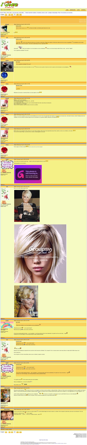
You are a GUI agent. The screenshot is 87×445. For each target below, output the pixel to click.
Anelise (7, 60)
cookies (29, 443)
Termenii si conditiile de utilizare (58, 443)
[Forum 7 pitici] (9, 7)
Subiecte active (72, 9)
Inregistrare (83, 9)
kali (7, 37)
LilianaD (7, 98)
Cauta (67, 9)
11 (20, 14)
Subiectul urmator (82, 21)
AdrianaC (7, 24)
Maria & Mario (7, 409)
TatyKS (7, 159)
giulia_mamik (7, 388)
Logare (78, 9)
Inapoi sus (3, 58)
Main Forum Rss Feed (43, 439)
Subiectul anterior (82, 19)
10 (17, 14)
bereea (7, 83)
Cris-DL (7, 320)
